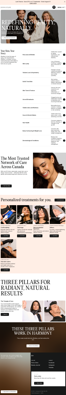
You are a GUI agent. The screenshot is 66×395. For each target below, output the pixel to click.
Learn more (33, 3)
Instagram (51, 365)
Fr (33, 355)
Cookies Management (35, 393)
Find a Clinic (34, 362)
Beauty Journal (35, 365)
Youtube (51, 367)
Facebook (51, 362)
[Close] (64, 1)
